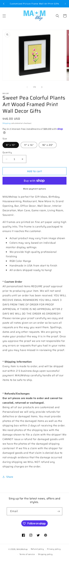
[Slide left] (27, 87)
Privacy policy (54, 549)
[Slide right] (42, 87)
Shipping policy (45, 554)
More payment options (34, 188)
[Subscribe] (58, 511)
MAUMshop (22, 549)
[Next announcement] (65, 3)
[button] (4, 16)
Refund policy (37, 549)
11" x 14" (29, 145)
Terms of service (27, 554)
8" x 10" (10, 145)
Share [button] (9, 477)
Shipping (7, 123)
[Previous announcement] (3, 3)
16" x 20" (47, 145)
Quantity (7, 152)
